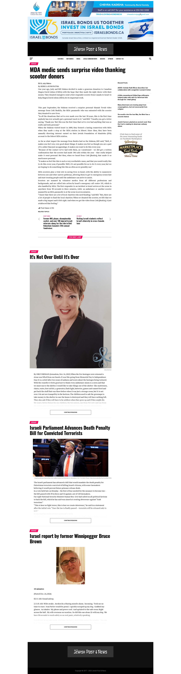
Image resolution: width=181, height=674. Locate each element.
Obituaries (69, 59)
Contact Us (119, 59)
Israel (78, 59)
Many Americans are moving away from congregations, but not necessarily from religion (132, 107)
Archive (102, 59)
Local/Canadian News (90, 59)
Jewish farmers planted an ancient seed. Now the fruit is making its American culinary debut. (134, 124)
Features (60, 59)
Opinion (110, 59)
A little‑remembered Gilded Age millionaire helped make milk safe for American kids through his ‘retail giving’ (133, 97)
